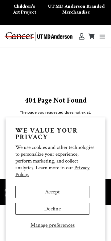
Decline (52, 208)
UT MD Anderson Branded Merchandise (76, 9)
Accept (52, 191)
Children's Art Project (24, 9)
